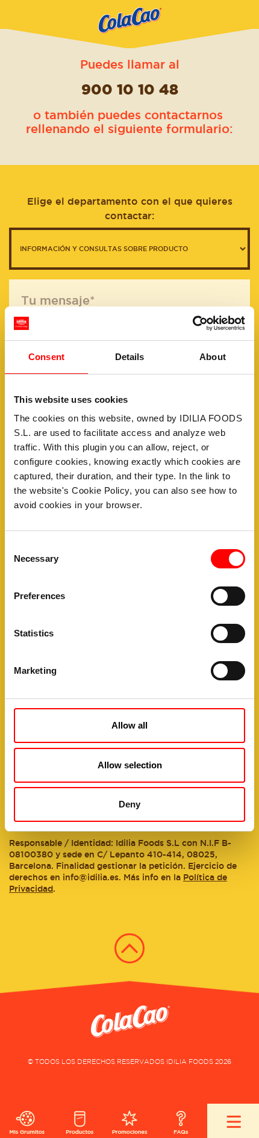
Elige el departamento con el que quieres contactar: (129, 208)
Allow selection (130, 765)
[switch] (228, 596)
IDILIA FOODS (189, 1061)
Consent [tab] (46, 357)
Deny (129, 804)
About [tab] (212, 357)
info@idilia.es (91, 877)
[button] (129, 24)
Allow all (129, 725)
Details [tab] (130, 357)
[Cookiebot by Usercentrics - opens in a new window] (192, 323)
